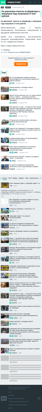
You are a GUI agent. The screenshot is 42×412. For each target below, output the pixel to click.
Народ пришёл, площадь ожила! (21, 87)
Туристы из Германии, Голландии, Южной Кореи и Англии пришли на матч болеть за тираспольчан (24, 130)
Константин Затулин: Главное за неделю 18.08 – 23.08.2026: (24, 157)
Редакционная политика (16, 398)
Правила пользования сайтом (17, 405)
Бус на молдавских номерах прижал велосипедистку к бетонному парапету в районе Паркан (24, 79)
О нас (10, 392)
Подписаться (21, 64)
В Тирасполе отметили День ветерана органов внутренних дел (23, 121)
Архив (10, 408)
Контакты (11, 395)
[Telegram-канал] (30, 2)
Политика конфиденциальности (18, 401)
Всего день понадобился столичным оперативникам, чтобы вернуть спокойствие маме (22, 148)
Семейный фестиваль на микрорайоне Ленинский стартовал (23, 139)
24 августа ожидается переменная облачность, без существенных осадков (23, 165)
